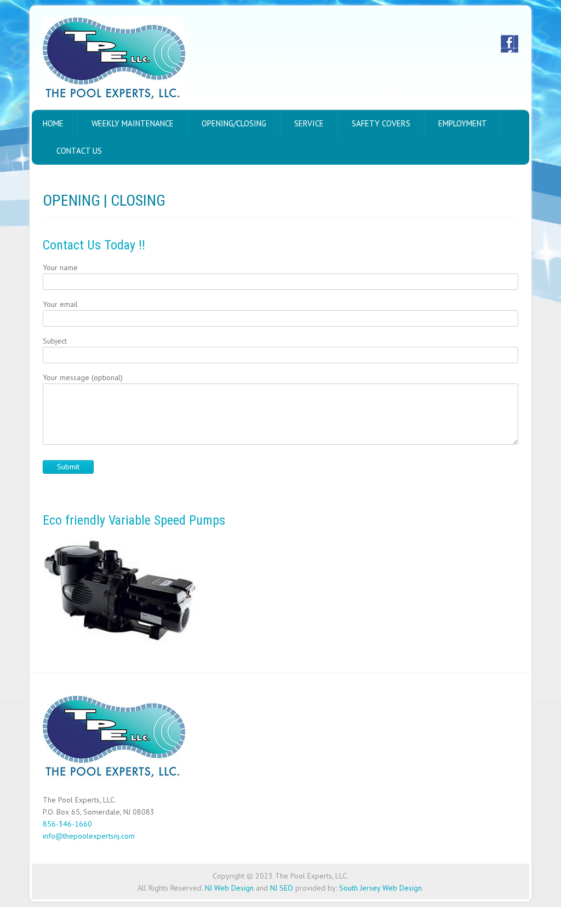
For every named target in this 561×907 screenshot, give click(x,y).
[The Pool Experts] (114, 60)
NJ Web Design (229, 888)
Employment (462, 123)
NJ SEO (281, 888)
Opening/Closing (234, 123)
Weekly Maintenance (132, 123)
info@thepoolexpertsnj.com (89, 836)
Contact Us (79, 151)
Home (53, 123)
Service (309, 123)
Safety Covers (381, 123)
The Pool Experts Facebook (509, 44)
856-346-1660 (67, 824)
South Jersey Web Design (380, 888)
